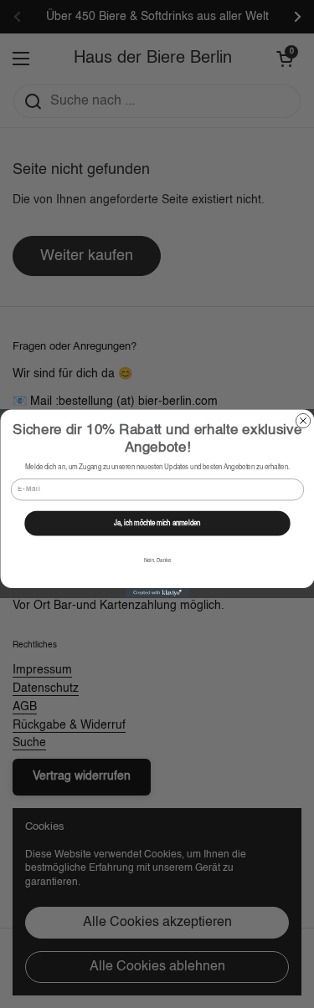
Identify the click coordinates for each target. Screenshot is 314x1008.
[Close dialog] (303, 421)
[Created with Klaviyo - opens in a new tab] (157, 594)
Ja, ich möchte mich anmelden (157, 523)
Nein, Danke (157, 561)
